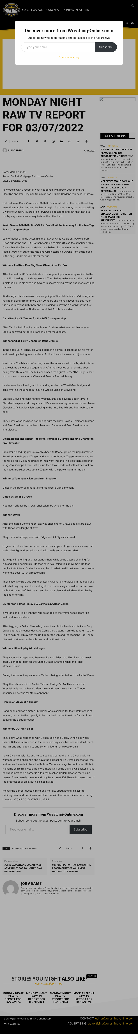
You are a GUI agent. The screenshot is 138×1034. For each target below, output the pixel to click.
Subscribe (106, 47)
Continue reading (69, 57)
